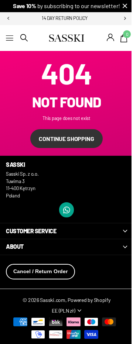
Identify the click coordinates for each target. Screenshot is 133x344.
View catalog (10, 37)
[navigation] (8, 18)
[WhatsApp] (66, 209)
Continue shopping (66, 138)
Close (125, 6)
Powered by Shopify (89, 300)
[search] (24, 38)
